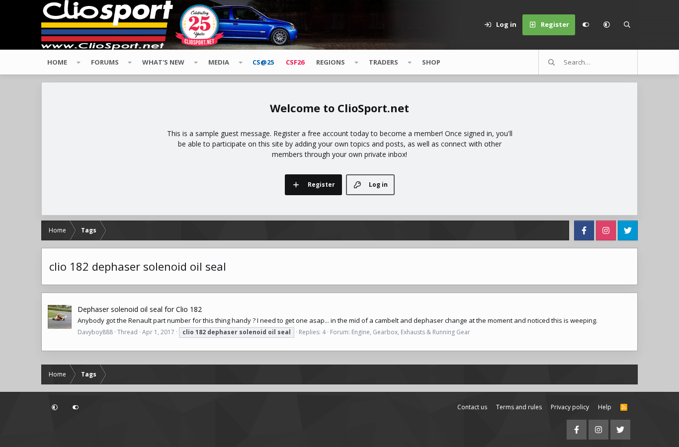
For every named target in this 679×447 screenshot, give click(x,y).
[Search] (627, 24)
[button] (606, 24)
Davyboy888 (95, 332)
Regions (330, 62)
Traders (383, 62)
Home (57, 62)
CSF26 (295, 62)
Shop (431, 62)
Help (604, 407)
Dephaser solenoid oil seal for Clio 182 (140, 309)
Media (218, 62)
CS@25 (263, 62)
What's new (163, 62)
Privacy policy (570, 407)
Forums (105, 62)
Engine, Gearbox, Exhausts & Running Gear (410, 332)
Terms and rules (519, 407)
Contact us (472, 407)
